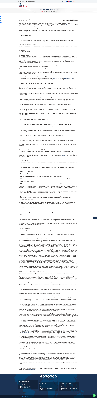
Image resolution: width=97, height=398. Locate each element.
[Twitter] (1, 18)
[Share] (1, 22)
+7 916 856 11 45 (22, 1)
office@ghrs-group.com (31, 1)
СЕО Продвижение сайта (23, 396)
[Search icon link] (77, 1)
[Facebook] (1, 16)
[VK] (1, 20)
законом (63, 155)
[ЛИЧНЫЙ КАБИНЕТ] (62, 1)
